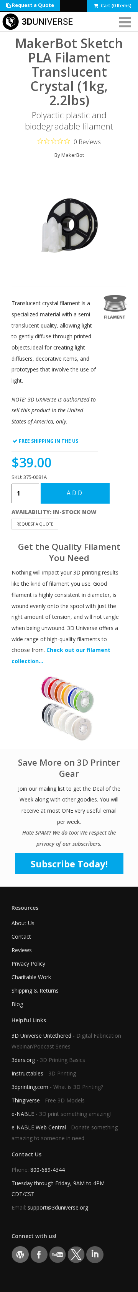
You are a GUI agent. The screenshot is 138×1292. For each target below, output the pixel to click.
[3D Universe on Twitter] (76, 1254)
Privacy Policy (28, 963)
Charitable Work (31, 977)
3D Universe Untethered (41, 1035)
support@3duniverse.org (58, 1207)
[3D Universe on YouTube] (57, 1254)
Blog (17, 1004)
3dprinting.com (30, 1086)
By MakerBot (69, 154)
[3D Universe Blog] (20, 1254)
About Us (23, 923)
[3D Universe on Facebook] (39, 1254)
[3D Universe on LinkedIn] (95, 1254)
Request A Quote (34, 524)
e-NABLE (23, 1113)
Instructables (27, 1073)
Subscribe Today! (69, 863)
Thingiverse (26, 1100)
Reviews (22, 950)
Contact (21, 936)
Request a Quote (32, 5)
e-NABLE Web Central (39, 1127)
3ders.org (23, 1060)
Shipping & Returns (35, 990)
